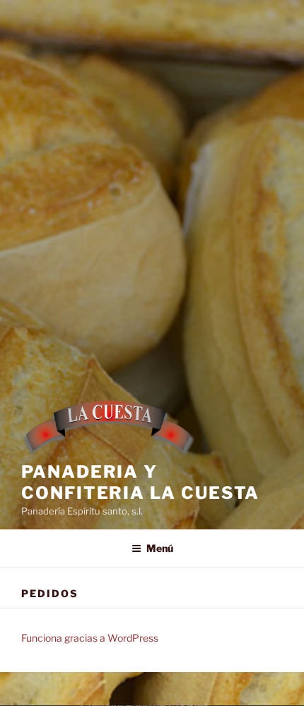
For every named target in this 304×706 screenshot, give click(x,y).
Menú (159, 548)
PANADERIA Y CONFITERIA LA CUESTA (140, 482)
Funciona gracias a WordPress (89, 638)
